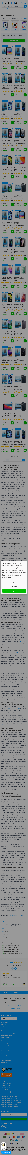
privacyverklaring (6, 577)
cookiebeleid (14, 575)
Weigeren (14, 582)
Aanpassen (14, 586)
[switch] (3, 1149)
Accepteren (14, 591)
